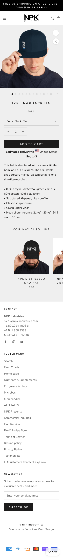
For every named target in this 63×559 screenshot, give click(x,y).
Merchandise (12, 399)
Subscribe (18, 507)
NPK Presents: (13, 412)
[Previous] (5, 94)
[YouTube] (21, 341)
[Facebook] (5, 341)
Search (8, 361)
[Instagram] (13, 341)
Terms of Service (14, 437)
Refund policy (13, 443)
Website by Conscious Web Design (31, 529)
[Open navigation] (4, 18)
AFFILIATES (11, 405)
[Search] (52, 18)
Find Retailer (12, 424)
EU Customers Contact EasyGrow (25, 462)
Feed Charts (11, 367)
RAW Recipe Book (15, 430)
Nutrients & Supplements (20, 380)
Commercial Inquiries (17, 418)
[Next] (57, 94)
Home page (11, 374)
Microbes (10, 392)
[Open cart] (58, 18)
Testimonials (12, 456)
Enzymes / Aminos (16, 386)
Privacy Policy (13, 449)
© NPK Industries (31, 525)
